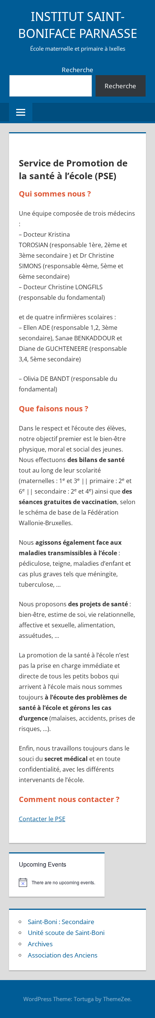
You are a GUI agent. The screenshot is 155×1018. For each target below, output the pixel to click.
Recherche (77, 69)
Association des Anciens (62, 955)
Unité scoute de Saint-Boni (66, 932)
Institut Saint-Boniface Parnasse (77, 24)
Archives (40, 943)
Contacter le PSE (42, 819)
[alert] (57, 882)
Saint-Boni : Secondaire (61, 921)
